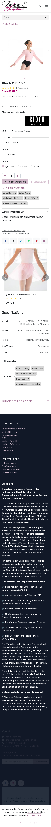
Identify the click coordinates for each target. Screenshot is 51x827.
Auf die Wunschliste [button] (15, 187)
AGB (4, 438)
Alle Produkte (11, 24)
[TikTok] (21, 783)
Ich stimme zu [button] (41, 823)
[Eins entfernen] (5, 175)
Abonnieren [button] (41, 761)
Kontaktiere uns (10, 435)
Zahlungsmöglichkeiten (13, 428)
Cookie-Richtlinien (34, 815)
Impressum (7, 447)
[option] (25, 277)
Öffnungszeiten (9, 463)
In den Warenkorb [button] (16, 181)
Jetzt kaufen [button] (39, 181)
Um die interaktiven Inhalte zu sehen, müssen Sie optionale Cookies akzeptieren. (25, 800)
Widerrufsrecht (9, 441)
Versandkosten (9, 431)
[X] (13, 241)
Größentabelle (9, 466)
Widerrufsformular (11, 444)
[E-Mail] (44, 241)
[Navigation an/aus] (46, 6)
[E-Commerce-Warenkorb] (40, 6)
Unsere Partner (10, 472)
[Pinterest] (36, 241)
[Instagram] (13, 783)
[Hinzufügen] (17, 175)
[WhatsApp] (29, 241)
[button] (4, 52)
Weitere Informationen (13, 211)
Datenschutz (8, 450)
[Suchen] (45, 17)
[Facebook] (5, 241)
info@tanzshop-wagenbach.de (21, 740)
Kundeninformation (11, 469)
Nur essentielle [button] (26, 823)
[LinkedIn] (21, 241)
